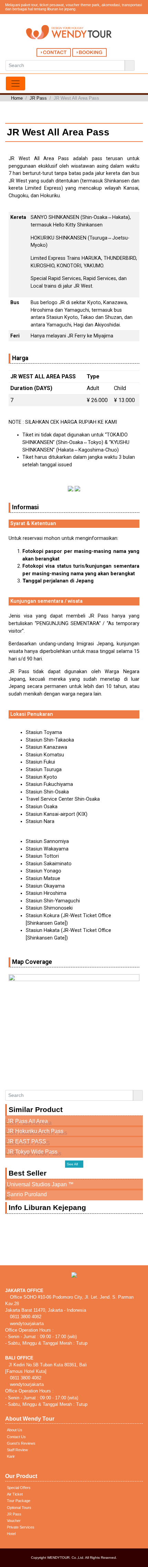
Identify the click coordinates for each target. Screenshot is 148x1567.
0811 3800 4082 (25, 1316)
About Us (14, 1430)
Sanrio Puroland (27, 1194)
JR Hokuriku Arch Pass (35, 1131)
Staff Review (17, 1450)
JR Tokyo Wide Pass (32, 1152)
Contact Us (16, 1437)
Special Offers (19, 1488)
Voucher (14, 1521)
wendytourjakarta (26, 1323)
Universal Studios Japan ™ (40, 1184)
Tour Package (18, 1501)
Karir (11, 1456)
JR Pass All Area (27, 1121)
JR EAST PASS (26, 1141)
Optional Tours (19, 1507)
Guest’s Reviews (21, 1443)
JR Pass (38, 98)
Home (17, 98)
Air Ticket (15, 1494)
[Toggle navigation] (15, 83)
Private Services (20, 1527)
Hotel (11, 1534)
